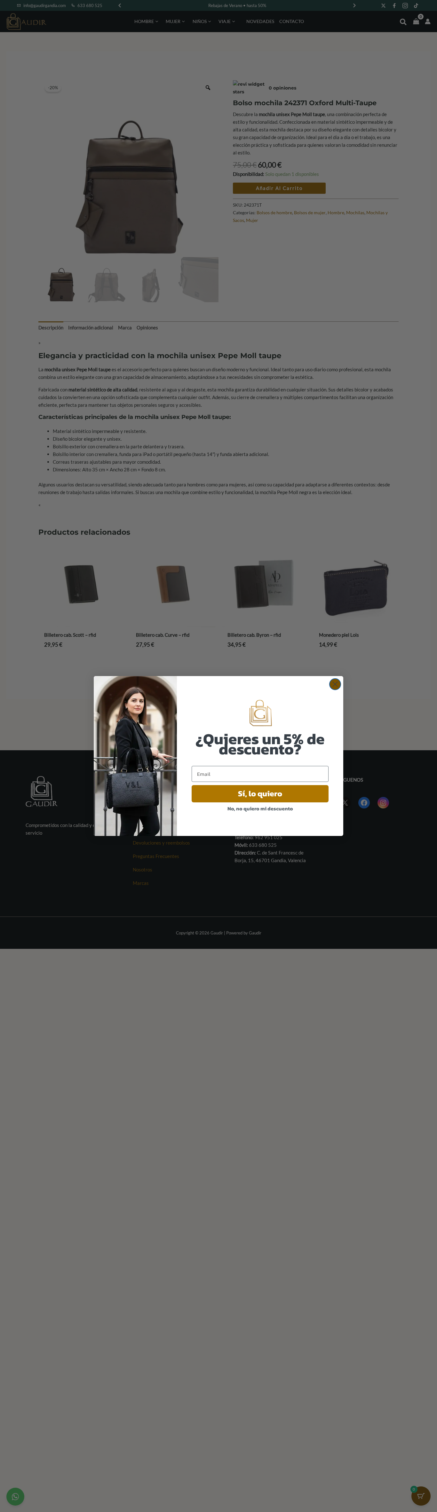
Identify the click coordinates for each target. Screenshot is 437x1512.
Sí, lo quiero (260, 793)
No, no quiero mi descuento (260, 808)
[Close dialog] (335, 684)
